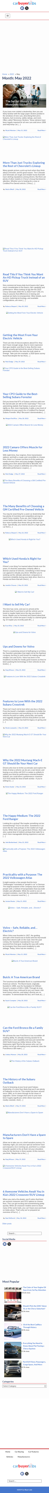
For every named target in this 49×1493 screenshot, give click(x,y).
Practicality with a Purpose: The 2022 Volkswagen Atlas (22, 876)
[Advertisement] (24, 48)
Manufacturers (24, 1457)
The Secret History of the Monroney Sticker (21, 103)
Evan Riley (8, 626)
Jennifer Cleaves (11, 585)
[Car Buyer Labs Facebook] (22, 8)
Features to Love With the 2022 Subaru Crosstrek (22, 703)
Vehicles (9, 1457)
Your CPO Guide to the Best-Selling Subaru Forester (20, 395)
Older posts (7, 1224)
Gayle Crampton (10, 1000)
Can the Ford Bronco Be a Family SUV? (23, 1029)
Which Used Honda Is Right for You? (22, 560)
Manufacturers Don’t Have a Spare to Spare (24, 1136)
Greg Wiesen (9, 670)
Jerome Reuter (10, 901)
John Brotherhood (11, 842)
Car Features (33, 1452)
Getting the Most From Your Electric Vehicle (20, 336)
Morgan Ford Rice (11, 418)
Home (7, 1452)
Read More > (42, 130)
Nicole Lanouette (11, 728)
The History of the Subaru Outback (19, 1081)
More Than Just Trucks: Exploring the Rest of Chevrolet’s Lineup (24, 164)
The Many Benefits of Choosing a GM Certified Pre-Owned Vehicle (23, 507)
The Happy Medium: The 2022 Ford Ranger (21, 817)
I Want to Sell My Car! (16, 604)
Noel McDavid (10, 1218)
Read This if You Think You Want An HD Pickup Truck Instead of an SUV (24, 277)
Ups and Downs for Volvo (18, 646)
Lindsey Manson (10, 1054)
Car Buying (19, 1452)
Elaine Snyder (9, 787)
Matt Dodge (9, 362)
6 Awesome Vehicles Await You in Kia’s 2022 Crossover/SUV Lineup (23, 1193)
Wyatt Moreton (10, 130)
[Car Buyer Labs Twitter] (27, 8)
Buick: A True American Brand (21, 977)
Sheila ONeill (9, 189)
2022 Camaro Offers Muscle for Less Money (22, 449)
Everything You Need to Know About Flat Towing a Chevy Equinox (33, 1346)
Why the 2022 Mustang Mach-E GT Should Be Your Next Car (22, 762)
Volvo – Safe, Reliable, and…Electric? (20, 929)
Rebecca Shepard (11, 306)
